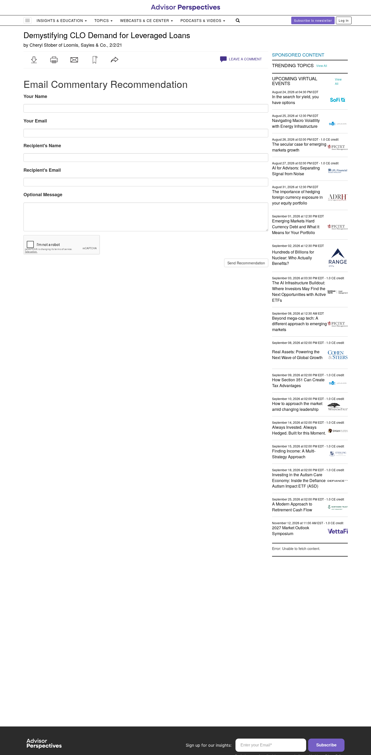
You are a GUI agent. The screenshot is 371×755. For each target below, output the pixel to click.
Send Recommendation (246, 262)
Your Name (35, 96)
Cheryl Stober (43, 44)
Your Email (35, 120)
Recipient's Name (42, 145)
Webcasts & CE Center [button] (145, 20)
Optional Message (42, 194)
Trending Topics (293, 65)
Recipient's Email (42, 170)
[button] (34, 60)
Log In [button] (344, 20)
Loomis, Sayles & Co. (85, 44)
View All (321, 66)
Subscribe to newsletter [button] (313, 20)
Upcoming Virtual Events (294, 81)
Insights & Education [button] (60, 20)
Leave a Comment (245, 59)
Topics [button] (102, 20)
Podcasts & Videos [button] (201, 20)
